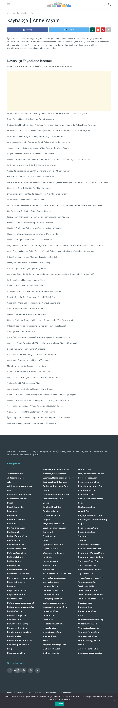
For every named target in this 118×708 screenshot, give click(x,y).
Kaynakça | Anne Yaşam (26, 13)
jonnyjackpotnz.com (53, 598)
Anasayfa (11, 13)
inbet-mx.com (49, 565)
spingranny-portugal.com (91, 553)
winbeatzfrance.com (88, 632)
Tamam (60, 704)
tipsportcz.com (85, 573)
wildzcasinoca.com (87, 623)
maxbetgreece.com (52, 632)
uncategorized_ (85, 607)
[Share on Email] (98, 29)
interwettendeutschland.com (57, 573)
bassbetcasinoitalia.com (19, 494)
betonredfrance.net (16, 582)
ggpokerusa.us (50, 548)
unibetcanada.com (87, 611)
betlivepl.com (14, 561)
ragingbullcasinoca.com (90, 515)
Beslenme (12, 511)
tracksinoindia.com (87, 590)
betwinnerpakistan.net (18, 644)
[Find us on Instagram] (23, 670)
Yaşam (81, 644)
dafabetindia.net (51, 511)
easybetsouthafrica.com (54, 528)
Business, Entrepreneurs (54, 473)
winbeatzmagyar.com (89, 640)
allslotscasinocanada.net (19, 486)
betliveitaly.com (15, 557)
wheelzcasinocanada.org (90, 619)
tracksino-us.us (86, 586)
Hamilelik (47, 557)
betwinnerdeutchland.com (20, 640)
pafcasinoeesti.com (87, 478)
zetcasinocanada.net (88, 648)
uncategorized (85, 603)
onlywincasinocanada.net (91, 473)
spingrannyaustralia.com (90, 557)
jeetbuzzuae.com (51, 594)
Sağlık (81, 523)
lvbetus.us (48, 619)
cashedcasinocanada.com (55, 486)
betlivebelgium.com (16, 553)
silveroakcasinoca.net (89, 544)
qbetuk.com (84, 511)
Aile (9, 482)
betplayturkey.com (16, 594)
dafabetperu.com (51, 515)
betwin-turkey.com (16, 615)
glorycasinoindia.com (53, 553)
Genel (46, 540)
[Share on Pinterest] (103, 29)
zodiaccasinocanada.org (90, 653)
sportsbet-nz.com (87, 565)
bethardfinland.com (17, 536)
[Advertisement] (59, 91)
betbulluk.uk (13, 523)
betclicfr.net (13, 532)
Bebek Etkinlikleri (15, 507)
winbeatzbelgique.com (89, 628)
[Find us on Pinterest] (30, 670)
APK (9, 490)
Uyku (80, 615)
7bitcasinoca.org (15, 478)
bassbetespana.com (17, 498)
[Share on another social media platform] (108, 29)
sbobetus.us (84, 536)
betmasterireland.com (18, 573)
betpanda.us (13, 586)
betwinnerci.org (15, 636)
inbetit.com (48, 569)
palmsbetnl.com (86, 494)
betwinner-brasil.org (17, 623)
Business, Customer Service (56, 469)
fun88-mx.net (49, 536)
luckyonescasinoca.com (54, 603)
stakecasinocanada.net (89, 569)
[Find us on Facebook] (10, 670)
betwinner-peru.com (17, 628)
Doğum (46, 519)
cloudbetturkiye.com (53, 498)
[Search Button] (109, 4)
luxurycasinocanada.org (55, 607)
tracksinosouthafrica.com (90, 598)
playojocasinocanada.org (90, 498)
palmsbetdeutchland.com (90, 486)
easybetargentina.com (53, 523)
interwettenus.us (51, 582)
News (45, 640)
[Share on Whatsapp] (92, 29)
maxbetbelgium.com (53, 623)
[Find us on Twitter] (17, 670)
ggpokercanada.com (53, 544)
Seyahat (82, 540)
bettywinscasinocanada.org (20, 607)
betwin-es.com (14, 611)
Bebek (10, 503)
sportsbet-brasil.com (88, 561)
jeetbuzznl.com (50, 586)
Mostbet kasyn (50, 636)
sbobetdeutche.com (88, 528)
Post (80, 503)
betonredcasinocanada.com (20, 578)
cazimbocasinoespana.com (56, 494)
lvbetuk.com (49, 615)
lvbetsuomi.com (50, 611)
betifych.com (13, 540)
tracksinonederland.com (90, 594)
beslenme (12, 515)
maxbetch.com (50, 628)
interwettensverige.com (54, 578)
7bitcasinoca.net (15, 473)
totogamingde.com (87, 582)
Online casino (85, 469)
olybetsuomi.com (51, 648)
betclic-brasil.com (16, 528)
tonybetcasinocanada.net (90, 578)
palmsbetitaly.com (87, 490)
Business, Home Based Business (58, 478)
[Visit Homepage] (59, 4)
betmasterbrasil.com (17, 569)
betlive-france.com (16, 548)
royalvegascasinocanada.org (92, 519)
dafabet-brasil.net (52, 507)
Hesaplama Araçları (52, 561)
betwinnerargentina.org (19, 632)
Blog (9, 648)
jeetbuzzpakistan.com (53, 590)
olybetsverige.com (52, 653)
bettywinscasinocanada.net (20, 603)
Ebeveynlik (48, 532)
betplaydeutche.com (17, 590)
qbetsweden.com (86, 507)
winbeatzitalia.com (87, 636)
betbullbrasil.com (16, 519)
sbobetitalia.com (86, 532)
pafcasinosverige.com (88, 482)
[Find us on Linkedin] (37, 670)
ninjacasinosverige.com (54, 644)
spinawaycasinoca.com (89, 548)
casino (46, 490)
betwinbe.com (14, 619)
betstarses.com (14, 598)
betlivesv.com (13, 565)
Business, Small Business (55, 482)
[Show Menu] (8, 4)
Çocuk (46, 503)
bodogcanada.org (16, 653)
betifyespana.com (15, 544)
